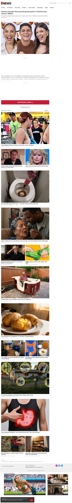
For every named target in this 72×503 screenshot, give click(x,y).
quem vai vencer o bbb (37, 461)
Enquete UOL (12, 461)
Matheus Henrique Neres (19, 20)
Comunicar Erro (24, 107)
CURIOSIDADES (40, 7)
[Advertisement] (25, 66)
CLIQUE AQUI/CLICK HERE (38, 467)
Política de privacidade (10, 466)
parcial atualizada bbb (27, 461)
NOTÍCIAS (3, 7)
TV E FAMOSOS (10, 7)
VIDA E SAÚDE (17, 7)
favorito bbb (18, 461)
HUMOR (46, 7)
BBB (3, 460)
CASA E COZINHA (31, 7)
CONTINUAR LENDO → (25, 102)
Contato (3, 466)
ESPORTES (24, 7)
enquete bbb (5, 461)
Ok (31, 500)
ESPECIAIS (52, 7)
